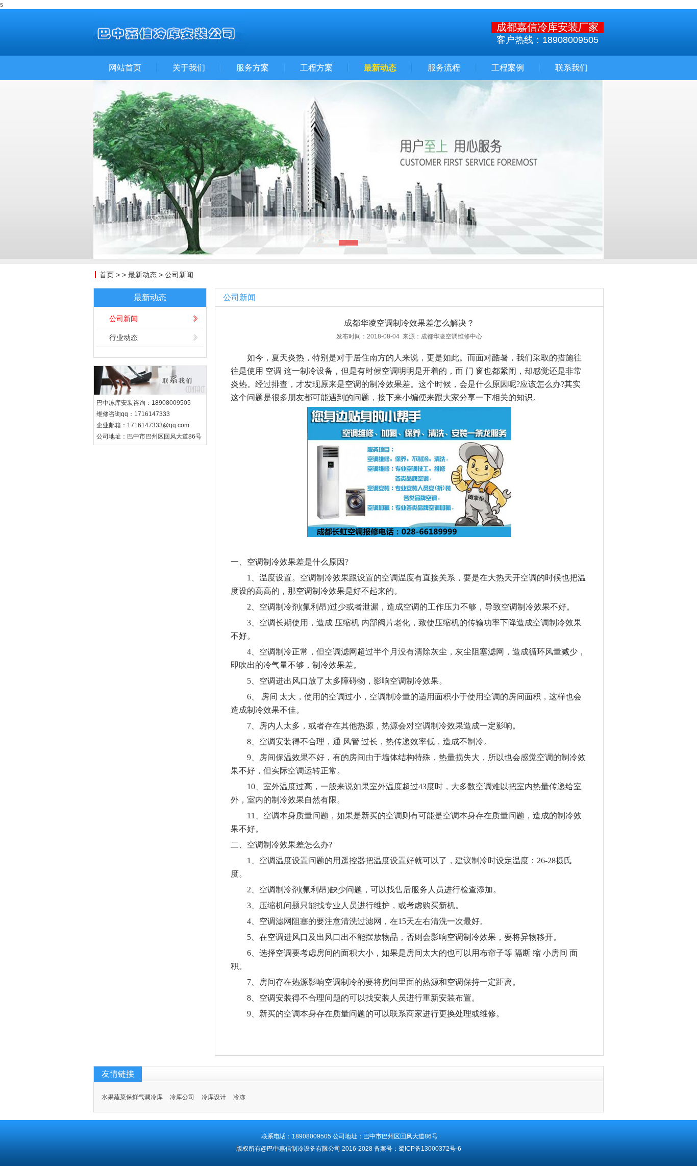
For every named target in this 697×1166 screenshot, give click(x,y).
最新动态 (380, 68)
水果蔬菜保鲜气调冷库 (132, 1097)
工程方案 (316, 68)
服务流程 (444, 68)
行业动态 (123, 337)
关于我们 (188, 68)
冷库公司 (182, 1097)
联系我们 (571, 68)
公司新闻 (179, 275)
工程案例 (507, 68)
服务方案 (252, 68)
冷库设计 (214, 1097)
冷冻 (239, 1097)
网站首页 (125, 68)
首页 (106, 275)
